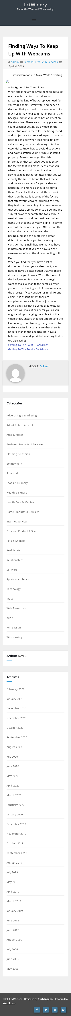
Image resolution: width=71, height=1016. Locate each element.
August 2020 (14, 747)
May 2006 (13, 968)
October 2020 (15, 727)
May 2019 (13, 882)
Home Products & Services (23, 512)
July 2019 (12, 872)
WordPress (9, 1003)
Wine (10, 618)
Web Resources (16, 608)
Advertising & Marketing (22, 415)
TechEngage (45, 999)
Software (12, 569)
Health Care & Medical (21, 502)
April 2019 (13, 891)
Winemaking (14, 637)
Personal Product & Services (41, 62)
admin (15, 62)
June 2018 (13, 920)
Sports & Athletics (18, 579)
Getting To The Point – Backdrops (28, 345)
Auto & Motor (15, 434)
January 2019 (15, 911)
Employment (14, 463)
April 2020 (13, 785)
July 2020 (12, 756)
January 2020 (15, 814)
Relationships (15, 560)
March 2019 (14, 901)
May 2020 (13, 776)
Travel (10, 598)
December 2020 (16, 708)
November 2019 (16, 833)
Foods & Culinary (17, 483)
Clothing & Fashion (18, 454)
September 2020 (17, 737)
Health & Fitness (17, 492)
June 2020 (13, 766)
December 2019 (16, 824)
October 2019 (15, 843)
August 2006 (14, 939)
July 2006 (12, 949)
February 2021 (16, 689)
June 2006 (13, 959)
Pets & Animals (16, 540)
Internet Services (17, 521)
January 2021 (15, 698)
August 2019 (14, 862)
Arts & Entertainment (20, 425)
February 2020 (16, 805)
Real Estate (13, 550)
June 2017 (13, 930)
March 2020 (14, 795)
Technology (14, 589)
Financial (12, 473)
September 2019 (17, 853)
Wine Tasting (14, 627)
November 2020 (16, 718)
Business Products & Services (25, 444)
